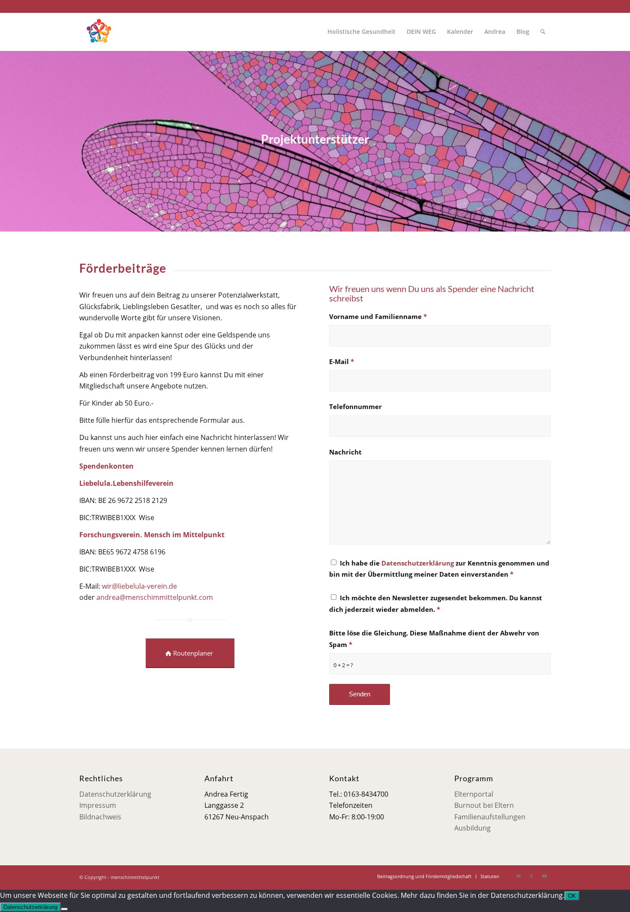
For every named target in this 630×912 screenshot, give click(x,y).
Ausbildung (472, 828)
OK (572, 896)
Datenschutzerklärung (417, 563)
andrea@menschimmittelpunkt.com (154, 597)
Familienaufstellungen (489, 817)
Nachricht (345, 452)
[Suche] (543, 31)
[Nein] (64, 909)
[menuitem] (361, 31)
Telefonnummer (355, 406)
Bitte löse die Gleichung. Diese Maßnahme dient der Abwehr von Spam (434, 638)
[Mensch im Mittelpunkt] (98, 31)
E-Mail (341, 361)
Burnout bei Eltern (484, 805)
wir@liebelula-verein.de (139, 586)
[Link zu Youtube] (544, 876)
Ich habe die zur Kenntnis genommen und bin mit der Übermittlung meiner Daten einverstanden (439, 568)
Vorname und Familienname (378, 316)
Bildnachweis (100, 817)
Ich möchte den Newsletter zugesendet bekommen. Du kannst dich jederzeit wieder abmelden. (435, 603)
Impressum (97, 805)
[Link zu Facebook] (531, 876)
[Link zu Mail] (518, 876)
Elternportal (473, 794)
